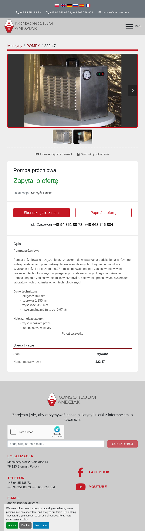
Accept (12, 525)
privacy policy (20, 519)
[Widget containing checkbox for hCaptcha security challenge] (35, 432)
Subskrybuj (122, 443)
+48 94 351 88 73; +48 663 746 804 (71, 12)
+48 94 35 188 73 (30, 12)
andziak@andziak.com (115, 12)
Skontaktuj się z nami (41, 213)
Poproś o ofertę (103, 213)
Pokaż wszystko (72, 333)
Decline (25, 525)
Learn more (41, 525)
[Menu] (129, 26)
